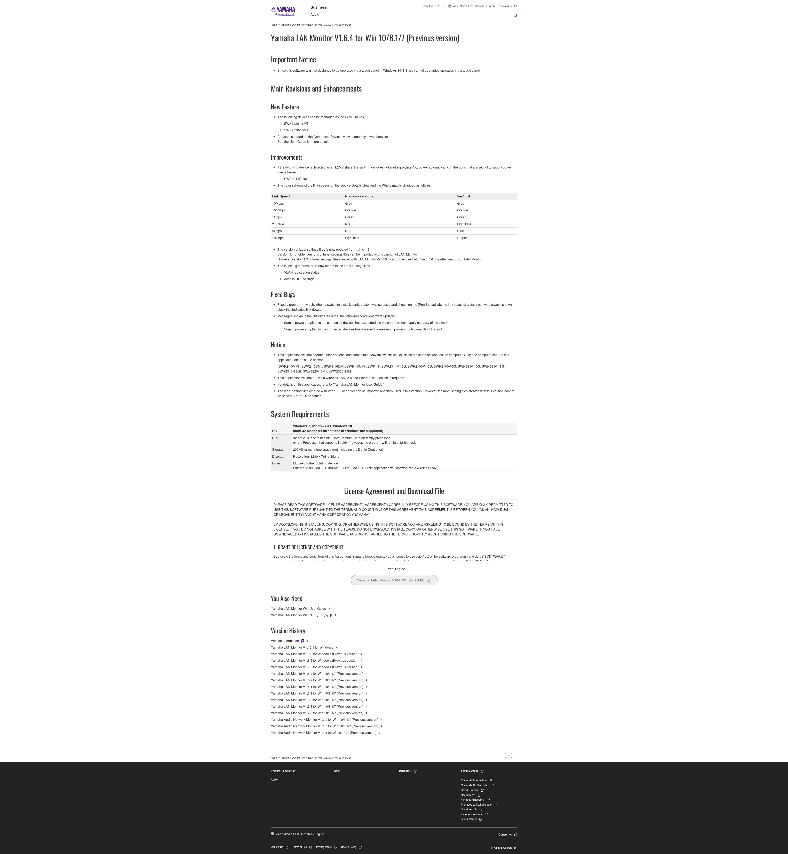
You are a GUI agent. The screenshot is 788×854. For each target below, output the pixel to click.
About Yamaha (469, 770)
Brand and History (471, 809)
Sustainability (469, 819)
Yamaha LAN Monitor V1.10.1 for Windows (302, 647)
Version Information (285, 640)
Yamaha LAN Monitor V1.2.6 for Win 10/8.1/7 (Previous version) (317, 713)
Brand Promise (470, 790)
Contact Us (277, 846)
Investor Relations (471, 814)
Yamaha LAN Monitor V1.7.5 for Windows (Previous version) (314, 667)
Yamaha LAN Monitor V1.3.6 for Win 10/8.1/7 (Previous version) (317, 699)
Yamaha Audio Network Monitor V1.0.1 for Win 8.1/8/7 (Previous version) (323, 732)
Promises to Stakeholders (476, 804)
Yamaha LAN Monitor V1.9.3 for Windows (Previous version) (314, 653)
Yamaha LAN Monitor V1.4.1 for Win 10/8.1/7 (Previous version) (317, 686)
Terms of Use (299, 846)
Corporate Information (474, 780)
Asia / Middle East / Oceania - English (474, 6)
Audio (314, 14)
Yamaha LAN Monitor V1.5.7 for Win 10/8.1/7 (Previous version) (317, 680)
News (337, 770)
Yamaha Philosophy (472, 799)
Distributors (427, 6)
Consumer (506, 6)
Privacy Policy (324, 846)
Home (274, 24)
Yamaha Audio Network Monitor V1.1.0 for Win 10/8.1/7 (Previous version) (324, 726)
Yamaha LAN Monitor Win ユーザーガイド (301, 615)
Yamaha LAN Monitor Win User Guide (298, 608)
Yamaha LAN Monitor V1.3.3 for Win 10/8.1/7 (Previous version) (317, 706)
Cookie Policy (348, 846)
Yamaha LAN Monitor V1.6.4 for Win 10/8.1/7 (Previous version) (317, 673)
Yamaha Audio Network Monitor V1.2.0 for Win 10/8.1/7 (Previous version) (324, 719)
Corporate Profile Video (474, 785)
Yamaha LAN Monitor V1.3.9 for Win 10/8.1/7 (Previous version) (317, 693)
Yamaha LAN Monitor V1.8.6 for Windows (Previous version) (314, 660)
